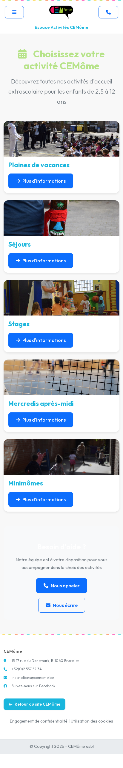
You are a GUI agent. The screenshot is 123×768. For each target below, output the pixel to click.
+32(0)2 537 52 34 (27, 669)
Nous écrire (65, 605)
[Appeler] (108, 12)
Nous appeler (65, 586)
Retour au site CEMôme (37, 704)
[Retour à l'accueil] (61, 12)
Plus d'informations (44, 181)
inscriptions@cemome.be (33, 677)
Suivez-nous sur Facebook (33, 686)
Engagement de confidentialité (38, 721)
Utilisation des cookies (92, 721)
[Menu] (14, 12)
